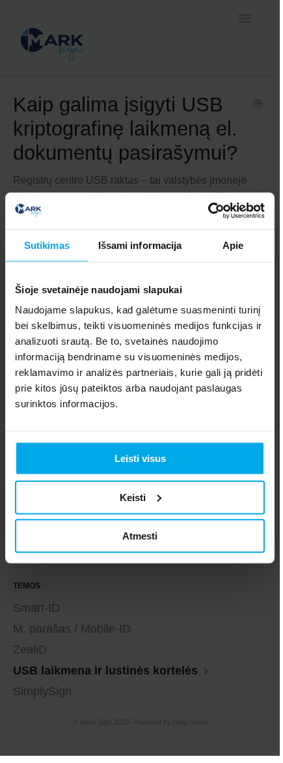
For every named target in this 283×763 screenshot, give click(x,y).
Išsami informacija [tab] (140, 244)
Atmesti (139, 535)
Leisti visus (140, 458)
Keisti (133, 496)
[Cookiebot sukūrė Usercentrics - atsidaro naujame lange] (208, 211)
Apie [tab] (232, 244)
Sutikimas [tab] (47, 244)
